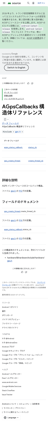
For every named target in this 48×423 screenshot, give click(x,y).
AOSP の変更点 (34, 38)
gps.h (18, 131)
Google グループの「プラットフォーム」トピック (22, 355)
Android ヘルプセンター (12, 374)
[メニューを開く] (4, 3)
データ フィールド (10, 123)
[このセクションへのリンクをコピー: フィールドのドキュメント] (42, 202)
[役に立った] (28, 83)
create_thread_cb (35, 161)
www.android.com (9, 382)
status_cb (32, 147)
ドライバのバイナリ (10, 328)
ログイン (41, 3)
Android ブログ (8, 347)
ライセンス (8, 408)
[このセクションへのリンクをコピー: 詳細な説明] (20, 180)
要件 (4, 311)
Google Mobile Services (11, 386)
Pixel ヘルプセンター (10, 378)
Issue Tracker (7, 394)
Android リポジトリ (10, 307)
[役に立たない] (32, 83)
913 (20, 238)
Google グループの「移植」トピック (17, 363)
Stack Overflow (8, 390)
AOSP (4, 78)
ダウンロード (7, 315)
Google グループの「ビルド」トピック (18, 359)
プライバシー (20, 408)
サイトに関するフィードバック (16, 412)
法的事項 (35, 404)
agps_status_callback (13, 147)
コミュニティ (24, 404)
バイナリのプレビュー (11, 319)
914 (21, 220)
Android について (9, 404)
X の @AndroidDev (9, 342)
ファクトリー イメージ (11, 323)
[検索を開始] (28, 3)
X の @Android (8, 338)
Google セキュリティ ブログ (13, 351)
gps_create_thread (12, 161)
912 (21, 191)
